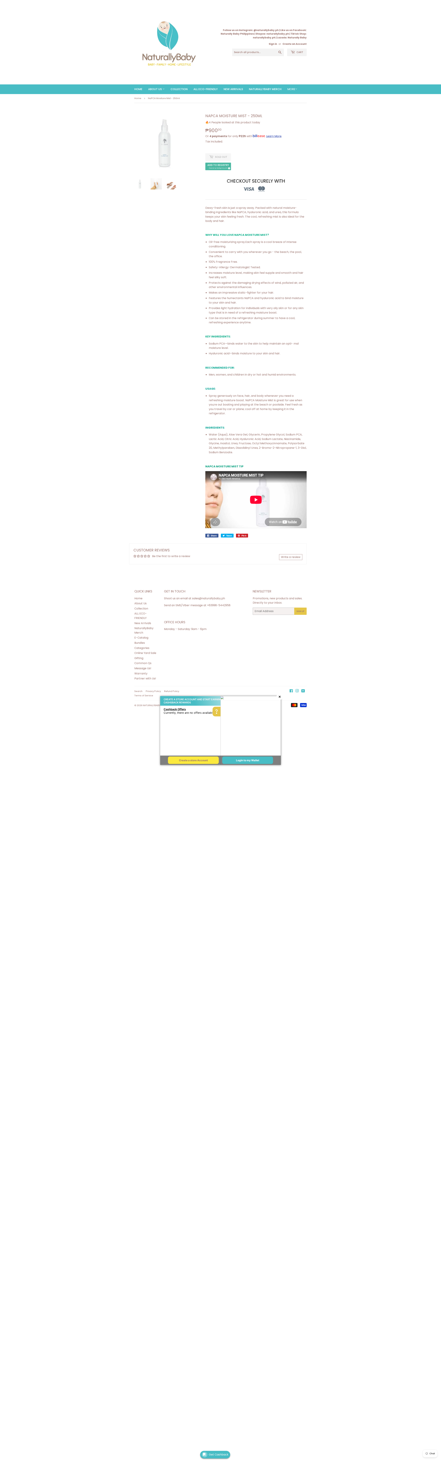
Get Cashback (218, 1455)
